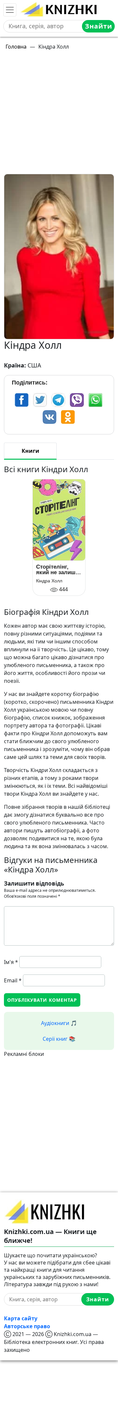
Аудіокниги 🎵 (59, 1023)
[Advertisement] (59, 115)
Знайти (98, 26)
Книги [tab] (30, 450)
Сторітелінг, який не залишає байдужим (58, 569)
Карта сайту (20, 1318)
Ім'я (11, 962)
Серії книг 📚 (59, 1038)
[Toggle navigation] (9, 9)
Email (13, 980)
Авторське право (27, 1326)
